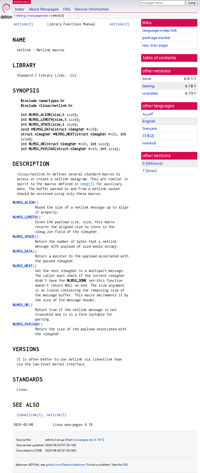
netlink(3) (23, 24)
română (149, 143)
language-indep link (159, 30)
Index (19, 9)
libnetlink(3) (30, 415)
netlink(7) (57, 415)
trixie (146, 78)
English (148, 121)
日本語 (148, 135)
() (26, 202)
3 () (152, 163)
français (149, 128)
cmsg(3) (87, 184)
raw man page (155, 45)
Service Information (92, 9)
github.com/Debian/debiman (65, 464)
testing (21, 15)
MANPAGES (22, 1)
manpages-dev (38, 15)
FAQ (66, 9)
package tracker (156, 37)
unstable (150, 93)
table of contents (159, 57)
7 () (149, 170)
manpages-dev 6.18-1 (88, 440)
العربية (147, 113)
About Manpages (44, 9)
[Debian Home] (6, 10)
